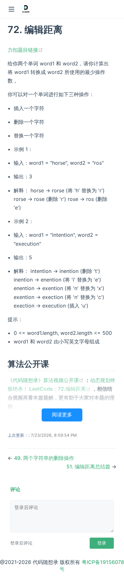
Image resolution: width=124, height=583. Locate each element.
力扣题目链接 (25, 50)
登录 (101, 543)
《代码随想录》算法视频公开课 (46, 380)
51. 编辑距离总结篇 (89, 466)
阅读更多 (62, 414)
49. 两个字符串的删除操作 (44, 458)
